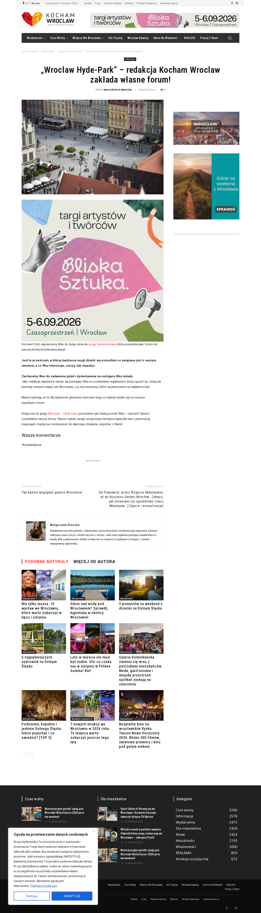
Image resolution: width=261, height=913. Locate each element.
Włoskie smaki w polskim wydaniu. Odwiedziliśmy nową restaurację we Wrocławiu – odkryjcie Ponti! (141, 833)
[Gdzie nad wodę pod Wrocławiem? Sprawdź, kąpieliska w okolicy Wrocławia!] (92, 585)
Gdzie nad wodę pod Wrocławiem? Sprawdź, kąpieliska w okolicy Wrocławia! (89, 610)
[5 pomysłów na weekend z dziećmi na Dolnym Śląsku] (141, 585)
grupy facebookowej (102, 344)
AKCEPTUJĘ (72, 896)
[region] (53, 866)
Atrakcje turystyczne (82, 718)
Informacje (48, 51)
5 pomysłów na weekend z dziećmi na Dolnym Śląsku (141, 606)
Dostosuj (31, 896)
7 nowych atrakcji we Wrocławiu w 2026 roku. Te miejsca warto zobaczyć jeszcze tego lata (90, 733)
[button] (229, 38)
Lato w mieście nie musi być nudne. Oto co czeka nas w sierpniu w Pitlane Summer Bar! (91, 664)
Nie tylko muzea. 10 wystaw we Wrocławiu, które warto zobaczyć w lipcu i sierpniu (42, 610)
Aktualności (29, 598)
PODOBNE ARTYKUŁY (47, 561)
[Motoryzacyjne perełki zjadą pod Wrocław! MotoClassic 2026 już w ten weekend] (31, 814)
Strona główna (30, 51)
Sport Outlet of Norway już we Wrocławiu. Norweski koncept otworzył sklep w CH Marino (138, 812)
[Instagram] (236, 3)
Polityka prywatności (43, 886)
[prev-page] (24, 755)
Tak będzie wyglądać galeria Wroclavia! (52, 492)
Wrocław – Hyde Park (62, 413)
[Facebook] (232, 3)
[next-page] (30, 755)
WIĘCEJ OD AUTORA (94, 561)
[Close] (93, 831)
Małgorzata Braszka (118, 89)
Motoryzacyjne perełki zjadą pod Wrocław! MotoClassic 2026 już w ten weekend (64, 812)
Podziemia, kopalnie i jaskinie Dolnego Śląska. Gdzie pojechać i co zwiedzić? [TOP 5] (42, 731)
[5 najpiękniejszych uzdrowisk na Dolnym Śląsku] (44, 638)
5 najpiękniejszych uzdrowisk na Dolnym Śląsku (39, 661)
